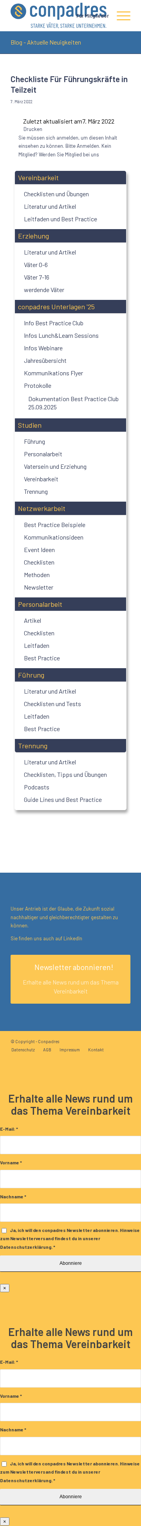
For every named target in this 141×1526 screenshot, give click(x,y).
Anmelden (88, 146)
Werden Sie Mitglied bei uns (69, 154)
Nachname (13, 1196)
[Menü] (119, 15)
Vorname (11, 1162)
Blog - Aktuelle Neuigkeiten (46, 42)
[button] (70, 178)
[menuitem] (89, 15)
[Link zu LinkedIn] (124, 1041)
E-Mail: (9, 1128)
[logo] (59, 15)
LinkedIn (72, 938)
